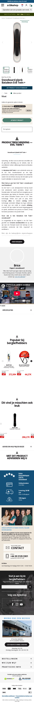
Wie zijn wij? (9, 663)
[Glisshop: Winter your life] (12, 5)
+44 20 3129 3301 (19, 556)
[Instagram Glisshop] (17, 604)
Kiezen (29, 110)
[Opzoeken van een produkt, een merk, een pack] (30, 9)
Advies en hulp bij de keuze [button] (13, 447)
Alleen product (17, 93)
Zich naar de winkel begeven (17, 644)
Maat (4, 96)
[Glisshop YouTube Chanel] (21, 604)
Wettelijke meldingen (8, 696)
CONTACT (17, 548)
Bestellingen (10, 659)
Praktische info (11, 667)
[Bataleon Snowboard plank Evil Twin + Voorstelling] (17, 42)
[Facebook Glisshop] (12, 604)
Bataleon (6, 77)
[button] (17, 310)
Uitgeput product (17, 120)
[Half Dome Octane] (24, 357)
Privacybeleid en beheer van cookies (23, 696)
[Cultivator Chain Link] (15, 420)
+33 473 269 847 (20, 277)
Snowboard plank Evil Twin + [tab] (17, 152)
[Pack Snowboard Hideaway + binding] (9, 357)
